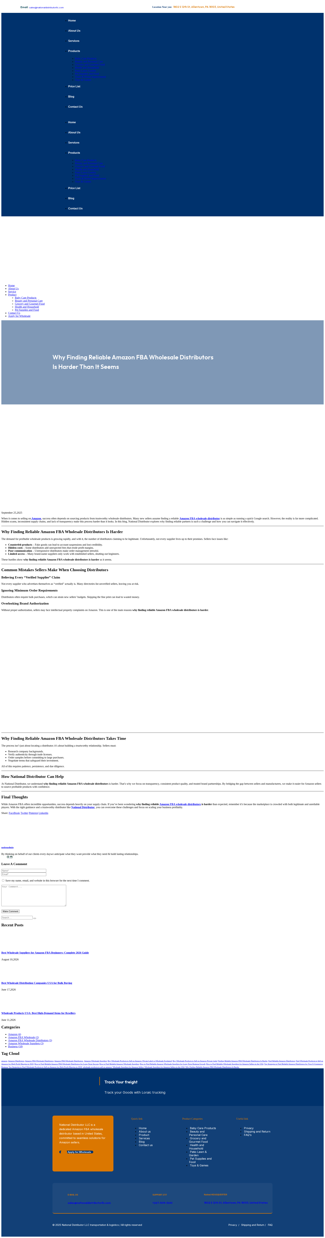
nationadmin (7, 847)
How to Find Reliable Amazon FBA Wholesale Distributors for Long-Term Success (66, 1064)
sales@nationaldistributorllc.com (46, 7)
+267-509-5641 (162, 1202)
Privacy (232, 1224)
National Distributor (83, 807)
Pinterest (33, 813)
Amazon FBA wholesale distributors (180, 804)
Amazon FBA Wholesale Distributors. (68, 1061)
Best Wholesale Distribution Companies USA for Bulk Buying (36, 983)
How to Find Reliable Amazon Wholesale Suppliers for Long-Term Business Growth (172, 1064)
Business (15, 1046)
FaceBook (14, 813)
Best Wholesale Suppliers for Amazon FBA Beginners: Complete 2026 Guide (45, 952)
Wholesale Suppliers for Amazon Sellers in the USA (164, 1067)
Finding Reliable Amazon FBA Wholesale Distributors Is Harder (243, 1061)
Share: (4, 813)
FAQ (270, 1224)
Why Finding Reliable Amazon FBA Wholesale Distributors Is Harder (212, 1067)
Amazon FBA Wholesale (23, 1037)
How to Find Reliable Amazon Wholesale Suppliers (119, 1064)
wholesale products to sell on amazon (97, 1067)
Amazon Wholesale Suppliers (26, 1043)
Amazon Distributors (16, 1061)
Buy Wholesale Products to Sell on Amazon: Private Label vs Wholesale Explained (140, 1061)
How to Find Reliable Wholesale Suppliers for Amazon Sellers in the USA (235, 1064)
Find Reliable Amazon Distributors (281, 1061)
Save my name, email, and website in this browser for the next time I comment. (47, 880)
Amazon (36, 518)
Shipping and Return (252, 1224)
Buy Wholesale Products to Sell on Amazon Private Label (195, 1061)
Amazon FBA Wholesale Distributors (30, 1040)
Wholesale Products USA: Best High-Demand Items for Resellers (38, 1013)
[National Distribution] (58, 247)
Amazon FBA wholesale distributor (199, 518)
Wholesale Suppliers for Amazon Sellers (128, 1067)
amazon (4, 1061)
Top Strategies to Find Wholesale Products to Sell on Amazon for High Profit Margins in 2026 (45, 1067)
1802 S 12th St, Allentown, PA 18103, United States (236, 1202)
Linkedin (43, 813)
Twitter (24, 813)
